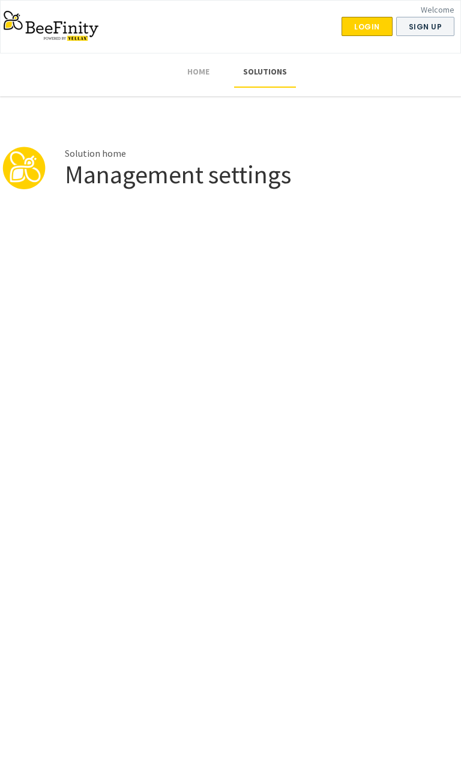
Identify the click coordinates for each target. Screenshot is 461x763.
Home (198, 71)
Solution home (95, 153)
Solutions (265, 71)
